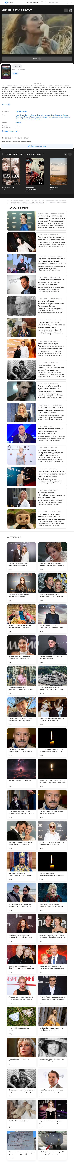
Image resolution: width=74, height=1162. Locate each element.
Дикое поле (54, 187)
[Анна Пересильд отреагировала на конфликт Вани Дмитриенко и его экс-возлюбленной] (52, 928)
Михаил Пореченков (31, 117)
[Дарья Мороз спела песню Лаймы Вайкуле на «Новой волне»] (52, 835)
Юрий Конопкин (21, 111)
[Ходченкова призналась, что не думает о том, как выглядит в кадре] (52, 1114)
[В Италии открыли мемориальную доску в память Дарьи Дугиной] (21, 1145)
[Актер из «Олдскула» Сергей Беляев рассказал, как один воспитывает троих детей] (21, 618)
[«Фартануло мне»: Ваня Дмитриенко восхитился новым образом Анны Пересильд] (21, 680)
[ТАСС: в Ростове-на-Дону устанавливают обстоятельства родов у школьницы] (21, 1114)
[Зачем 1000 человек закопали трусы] (21, 1021)
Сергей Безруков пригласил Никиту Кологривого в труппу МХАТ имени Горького (52, 473)
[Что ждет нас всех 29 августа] (21, 773)
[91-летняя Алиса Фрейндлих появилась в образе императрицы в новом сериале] (21, 804)
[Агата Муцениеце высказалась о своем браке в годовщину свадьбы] (21, 835)
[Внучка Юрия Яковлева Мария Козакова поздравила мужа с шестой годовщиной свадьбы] (21, 649)
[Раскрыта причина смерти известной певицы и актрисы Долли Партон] (52, 897)
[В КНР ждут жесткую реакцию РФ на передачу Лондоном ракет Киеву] (52, 1145)
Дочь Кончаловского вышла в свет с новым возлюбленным (51, 238)
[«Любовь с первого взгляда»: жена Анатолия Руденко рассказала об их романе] (21, 556)
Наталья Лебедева (35, 119)
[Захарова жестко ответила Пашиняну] (21, 1052)
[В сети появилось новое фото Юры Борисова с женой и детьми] (21, 959)
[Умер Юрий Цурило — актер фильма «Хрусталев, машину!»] (21, 742)
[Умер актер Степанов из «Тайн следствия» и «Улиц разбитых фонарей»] (21, 711)
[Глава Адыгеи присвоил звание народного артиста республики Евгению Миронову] (52, 1083)
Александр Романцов (47, 117)
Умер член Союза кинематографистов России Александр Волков (51, 303)
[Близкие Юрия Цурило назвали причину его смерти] (52, 804)
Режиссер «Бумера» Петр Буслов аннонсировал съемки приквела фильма (50, 388)
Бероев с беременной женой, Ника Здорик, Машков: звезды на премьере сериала (52, 261)
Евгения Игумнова (43, 115)
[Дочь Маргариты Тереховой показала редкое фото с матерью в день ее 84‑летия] (52, 556)
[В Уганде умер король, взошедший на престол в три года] (21, 866)
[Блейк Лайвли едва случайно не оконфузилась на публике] (52, 1021)
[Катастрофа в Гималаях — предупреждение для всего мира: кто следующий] (52, 680)
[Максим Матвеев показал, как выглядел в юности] (52, 649)
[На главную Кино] (10, 2)
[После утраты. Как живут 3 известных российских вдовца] (52, 618)
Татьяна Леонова (22, 119)
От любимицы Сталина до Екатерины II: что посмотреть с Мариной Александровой (51, 218)
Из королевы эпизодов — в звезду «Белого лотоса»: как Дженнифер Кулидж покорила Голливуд (51, 410)
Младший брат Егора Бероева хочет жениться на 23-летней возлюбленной (51, 346)
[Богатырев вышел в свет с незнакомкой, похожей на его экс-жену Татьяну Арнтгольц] (52, 587)
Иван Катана (20, 115)
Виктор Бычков (30, 115)
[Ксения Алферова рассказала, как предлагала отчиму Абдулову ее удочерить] (21, 1083)
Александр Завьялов (62, 117)
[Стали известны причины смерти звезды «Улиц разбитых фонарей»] (52, 773)
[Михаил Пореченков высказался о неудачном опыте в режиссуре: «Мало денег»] (52, 990)
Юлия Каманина (56, 115)
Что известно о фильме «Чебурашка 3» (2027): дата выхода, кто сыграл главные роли (51, 516)
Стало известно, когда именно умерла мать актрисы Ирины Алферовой (52, 324)
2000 (13, 69)
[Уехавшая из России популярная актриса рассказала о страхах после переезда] (21, 990)
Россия (18, 122)
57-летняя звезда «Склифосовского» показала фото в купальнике (51, 495)
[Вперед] (70, 154)
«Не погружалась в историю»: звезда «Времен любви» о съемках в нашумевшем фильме (50, 452)
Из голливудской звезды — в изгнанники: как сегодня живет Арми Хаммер (51, 282)
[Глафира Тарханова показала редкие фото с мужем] (21, 587)
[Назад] (65, 154)
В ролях (4, 115)
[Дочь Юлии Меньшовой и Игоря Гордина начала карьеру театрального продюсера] (52, 711)
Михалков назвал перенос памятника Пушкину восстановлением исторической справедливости (50, 431)
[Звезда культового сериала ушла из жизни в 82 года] (52, 1052)
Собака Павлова (8, 187)
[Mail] (6, 2)
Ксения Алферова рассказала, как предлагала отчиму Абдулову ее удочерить (51, 367)
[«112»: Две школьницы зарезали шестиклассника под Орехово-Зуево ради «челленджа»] (52, 742)
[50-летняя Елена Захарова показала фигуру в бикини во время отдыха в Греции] (21, 928)
